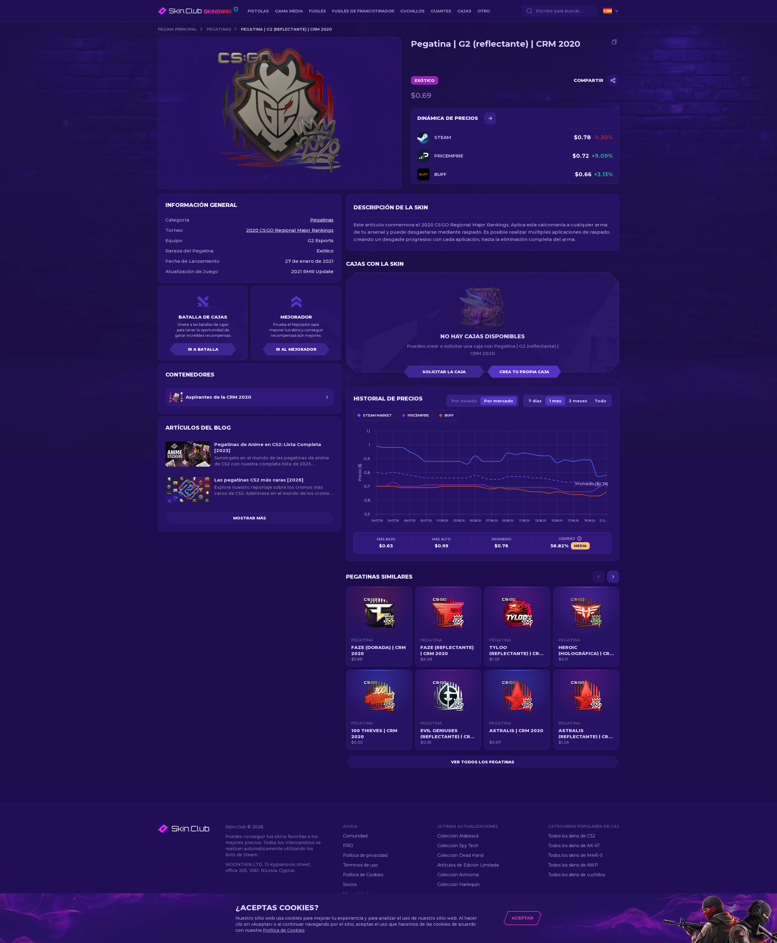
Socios (350, 884)
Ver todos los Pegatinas (482, 761)
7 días (535, 400)
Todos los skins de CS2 (571, 836)
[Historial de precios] (490, 118)
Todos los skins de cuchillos (576, 874)
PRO (348, 845)
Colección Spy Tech (457, 845)
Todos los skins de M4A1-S (575, 855)
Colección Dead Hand (460, 855)
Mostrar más (249, 517)
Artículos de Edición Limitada (468, 865)
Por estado (464, 400)
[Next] (613, 577)
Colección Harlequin (458, 884)
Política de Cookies (363, 874)
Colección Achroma (458, 874)
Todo (600, 400)
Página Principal (177, 29)
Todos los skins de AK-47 (574, 845)
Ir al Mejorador (296, 349)
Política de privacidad (365, 855)
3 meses (578, 400)
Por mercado (498, 400)
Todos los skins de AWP (573, 865)
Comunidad (355, 836)
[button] (379, 626)
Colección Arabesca (457, 836)
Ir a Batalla (203, 349)
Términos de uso (360, 865)
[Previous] (598, 577)
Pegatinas (219, 29)
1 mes (555, 400)
